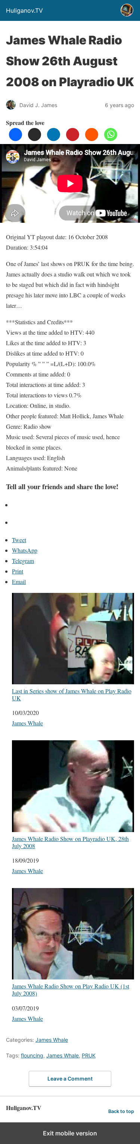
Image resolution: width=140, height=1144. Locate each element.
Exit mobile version (70, 1133)
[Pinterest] (72, 139)
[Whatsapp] (110, 139)
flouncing (32, 1055)
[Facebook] (15, 139)
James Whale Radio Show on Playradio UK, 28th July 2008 (70, 842)
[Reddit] (91, 139)
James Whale (27, 723)
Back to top (121, 1111)
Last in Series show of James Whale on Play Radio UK (71, 694)
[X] (34, 139)
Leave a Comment (70, 1078)
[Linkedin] (53, 139)
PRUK (89, 1055)
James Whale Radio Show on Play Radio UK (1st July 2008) (70, 989)
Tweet (19, 540)
